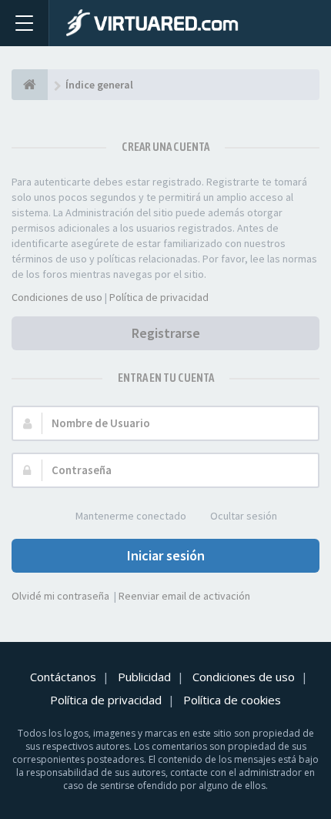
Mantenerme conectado (130, 516)
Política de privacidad (159, 297)
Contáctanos (63, 676)
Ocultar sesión (243, 516)
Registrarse (166, 333)
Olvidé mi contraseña (60, 596)
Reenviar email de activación (184, 596)
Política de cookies (232, 699)
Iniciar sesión (166, 555)
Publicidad (144, 676)
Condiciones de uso (57, 297)
